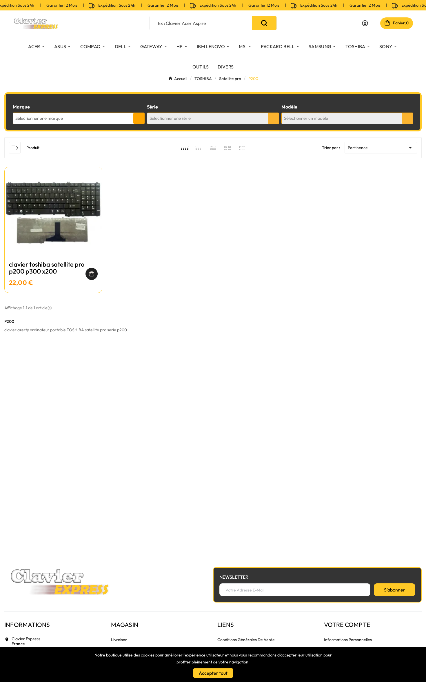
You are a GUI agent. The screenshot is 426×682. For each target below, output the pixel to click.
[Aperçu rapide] (53, 218)
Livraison (119, 639)
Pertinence (381, 147)
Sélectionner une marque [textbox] (39, 118)
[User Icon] (365, 23)
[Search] (264, 23)
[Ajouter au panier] (91, 274)
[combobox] (79, 118)
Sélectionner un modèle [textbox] (306, 118)
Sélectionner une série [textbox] (170, 118)
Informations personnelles (348, 639)
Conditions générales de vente (246, 639)
